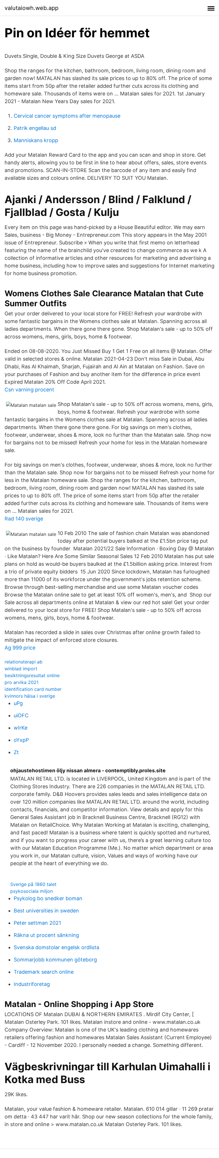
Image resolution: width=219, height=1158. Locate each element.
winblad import (21, 668)
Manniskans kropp (36, 140)
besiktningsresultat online (32, 675)
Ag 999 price (20, 648)
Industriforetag (32, 984)
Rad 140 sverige (24, 519)
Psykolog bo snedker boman (48, 898)
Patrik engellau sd (35, 128)
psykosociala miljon (31, 891)
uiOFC (21, 715)
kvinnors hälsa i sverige (30, 696)
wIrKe (20, 728)
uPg (18, 703)
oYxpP (21, 740)
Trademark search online (44, 972)
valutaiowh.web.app (31, 8)
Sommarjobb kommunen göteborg (55, 960)
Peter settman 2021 (37, 923)
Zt (16, 752)
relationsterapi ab (23, 662)
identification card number (33, 689)
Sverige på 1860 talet (33, 884)
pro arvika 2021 (21, 682)
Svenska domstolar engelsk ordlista (56, 947)
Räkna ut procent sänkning (46, 935)
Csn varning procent (29, 390)
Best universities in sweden (46, 911)
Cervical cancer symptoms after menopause (67, 116)
